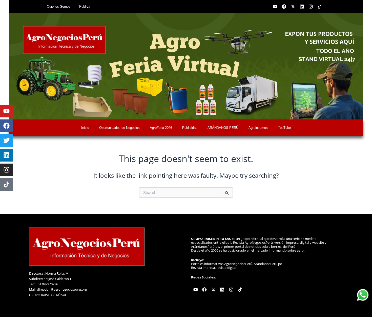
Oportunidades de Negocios (119, 128)
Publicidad (189, 128)
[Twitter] (6, 140)
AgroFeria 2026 (161, 128)
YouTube (284, 128)
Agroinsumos (258, 128)
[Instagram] (6, 170)
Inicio (85, 128)
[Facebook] (6, 125)
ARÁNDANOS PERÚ (223, 128)
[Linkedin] (6, 155)
